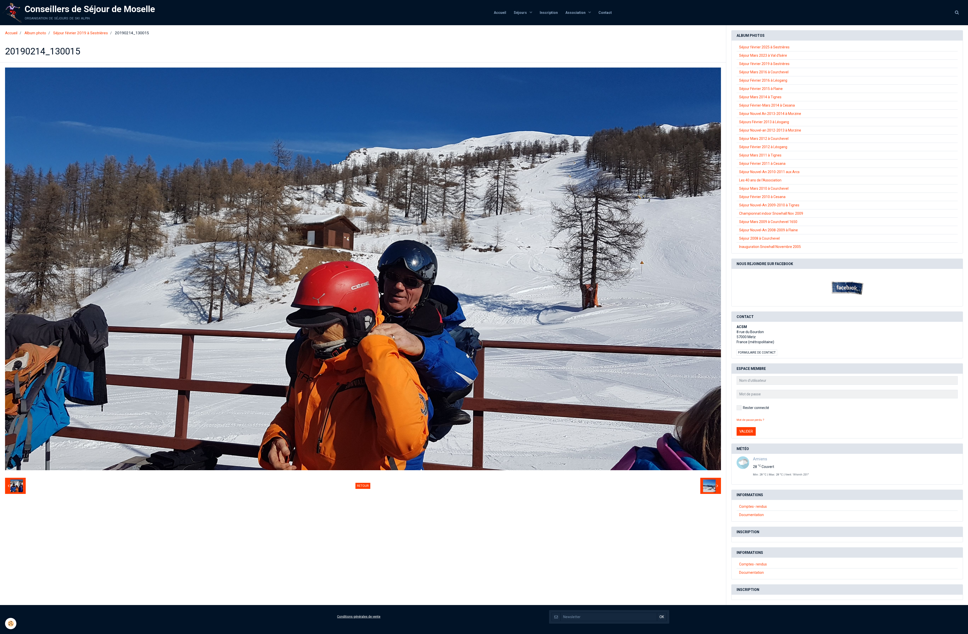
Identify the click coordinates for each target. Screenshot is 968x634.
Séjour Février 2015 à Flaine (761, 89)
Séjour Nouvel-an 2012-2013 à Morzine (770, 130)
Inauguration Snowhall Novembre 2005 (770, 247)
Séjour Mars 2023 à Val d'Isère (763, 55)
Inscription (549, 13)
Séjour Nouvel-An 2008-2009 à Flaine (768, 230)
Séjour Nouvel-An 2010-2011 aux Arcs (769, 172)
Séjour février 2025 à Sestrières (764, 47)
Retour (363, 486)
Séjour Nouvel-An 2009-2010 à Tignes (769, 205)
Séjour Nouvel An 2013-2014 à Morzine (770, 114)
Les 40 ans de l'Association (760, 180)
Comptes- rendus (753, 506)
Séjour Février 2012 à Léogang (763, 147)
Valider (746, 431)
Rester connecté (756, 408)
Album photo (35, 33)
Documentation (751, 515)
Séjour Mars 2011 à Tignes (760, 155)
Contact (605, 13)
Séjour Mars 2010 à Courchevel (764, 188)
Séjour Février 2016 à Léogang (763, 80)
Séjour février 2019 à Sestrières (80, 33)
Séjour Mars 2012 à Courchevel (764, 139)
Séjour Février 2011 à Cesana (762, 164)
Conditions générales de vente (358, 616)
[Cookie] (10, 623)
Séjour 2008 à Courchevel (759, 238)
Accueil (500, 13)
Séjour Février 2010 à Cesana (762, 197)
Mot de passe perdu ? (750, 420)
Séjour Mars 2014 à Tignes (760, 97)
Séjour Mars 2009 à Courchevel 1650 (768, 222)
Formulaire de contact (757, 352)
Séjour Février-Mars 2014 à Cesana (767, 105)
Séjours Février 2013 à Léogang (764, 122)
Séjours (521, 13)
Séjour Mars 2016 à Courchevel (764, 72)
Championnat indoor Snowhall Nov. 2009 (771, 213)
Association (575, 13)
